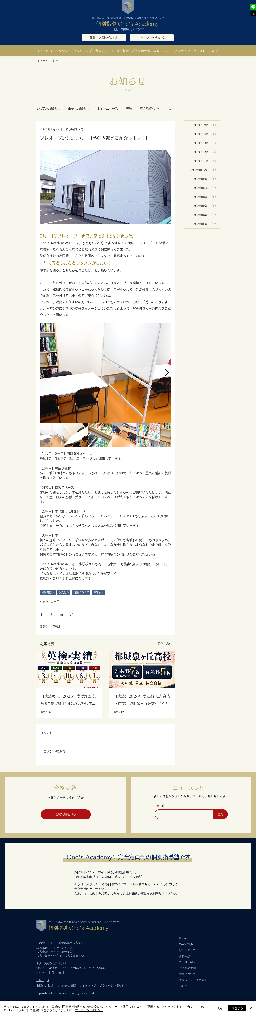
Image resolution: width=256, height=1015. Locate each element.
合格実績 (184, 956)
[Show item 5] (148, 435)
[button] (162, 50)
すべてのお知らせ (48, 108)
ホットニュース (107, 108)
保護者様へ (47, 592)
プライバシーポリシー (113, 985)
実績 (129, 108)
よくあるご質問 (66, 985)
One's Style (186, 944)
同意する (237, 1008)
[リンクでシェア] (71, 614)
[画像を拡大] (105, 373)
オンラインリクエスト (193, 980)
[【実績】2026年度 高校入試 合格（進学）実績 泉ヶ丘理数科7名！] (142, 669)
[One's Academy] (253, 7)
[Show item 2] (76, 435)
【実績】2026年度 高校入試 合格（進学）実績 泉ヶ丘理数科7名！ (142, 699)
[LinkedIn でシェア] (61, 614)
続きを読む (147, 108)
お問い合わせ (44, 985)
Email (160, 805)
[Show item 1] (52, 435)
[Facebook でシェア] (42, 614)
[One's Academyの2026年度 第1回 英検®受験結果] (69, 669)
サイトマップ (87, 985)
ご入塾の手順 (187, 968)
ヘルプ (183, 986)
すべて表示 (165, 643)
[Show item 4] (124, 435)
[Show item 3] (100, 435)
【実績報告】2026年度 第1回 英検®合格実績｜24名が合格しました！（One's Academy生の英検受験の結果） (68, 700)
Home (183, 938)
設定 (220, 1008)
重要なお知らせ (78, 108)
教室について (187, 974)
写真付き (64, 592)
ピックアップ (187, 950)
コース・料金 (187, 962)
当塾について (81, 592)
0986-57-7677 (132, 29)
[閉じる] (251, 1008)
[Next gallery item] (166, 373)
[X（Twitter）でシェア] (51, 614)
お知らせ (98, 592)
